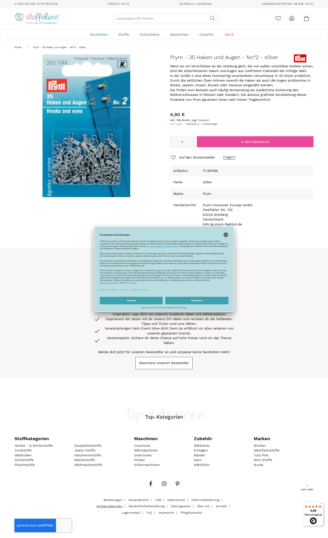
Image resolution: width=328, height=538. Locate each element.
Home (18, 47)
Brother (260, 446)
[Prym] (300, 61)
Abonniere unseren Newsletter (164, 363)
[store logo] (37, 18)
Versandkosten (138, 499)
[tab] (164, 34)
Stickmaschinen (147, 465)
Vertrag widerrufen (109, 506)
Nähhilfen (202, 465)
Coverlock (142, 446)
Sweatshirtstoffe (88, 446)
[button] (192, 158)
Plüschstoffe (25, 465)
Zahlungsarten (181, 506)
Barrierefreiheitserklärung (146, 506)
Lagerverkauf (131, 512)
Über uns (203, 506)
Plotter (139, 460)
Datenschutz (176, 499)
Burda (258, 465)
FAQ (149, 512)
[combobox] (165, 18)
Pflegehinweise (191, 512)
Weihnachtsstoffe (88, 465)
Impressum (166, 512)
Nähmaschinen (146, 450)
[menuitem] (101, 34)
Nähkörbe (202, 446)
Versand (203, 120)
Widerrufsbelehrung (205, 499)
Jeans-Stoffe (84, 450)
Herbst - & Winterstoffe (34, 446)
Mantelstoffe (84, 460)
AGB (158, 499)
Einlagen (201, 450)
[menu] (164, 34)
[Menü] (321, 504)
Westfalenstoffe (267, 450)
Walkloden (23, 455)
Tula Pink (261, 455)
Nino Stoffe (263, 460)
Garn (197, 460)
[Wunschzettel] (278, 18)
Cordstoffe (23, 450)
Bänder (199, 455)
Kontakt (221, 506)
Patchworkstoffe (87, 455)
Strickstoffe (24, 460)
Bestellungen (113, 499)
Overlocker (143, 455)
